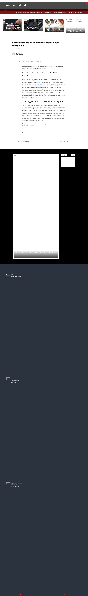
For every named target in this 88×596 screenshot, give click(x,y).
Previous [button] (64, 155)
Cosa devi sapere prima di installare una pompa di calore (54, 30)
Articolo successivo (65, 141)
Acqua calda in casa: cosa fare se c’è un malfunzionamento (16, 484)
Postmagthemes (64, 594)
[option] (41, 12)
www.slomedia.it (14, 5)
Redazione (19, 53)
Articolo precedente (23, 141)
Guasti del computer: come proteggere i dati (32, 30)
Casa (23, 133)
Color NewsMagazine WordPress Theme (50, 594)
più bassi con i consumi (38, 84)
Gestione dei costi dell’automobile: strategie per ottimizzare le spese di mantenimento (36, 251)
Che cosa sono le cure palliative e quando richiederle (69, 12)
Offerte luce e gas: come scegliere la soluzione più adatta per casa (41, 12)
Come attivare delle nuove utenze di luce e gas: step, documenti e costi (11, 28)
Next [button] (73, 155)
